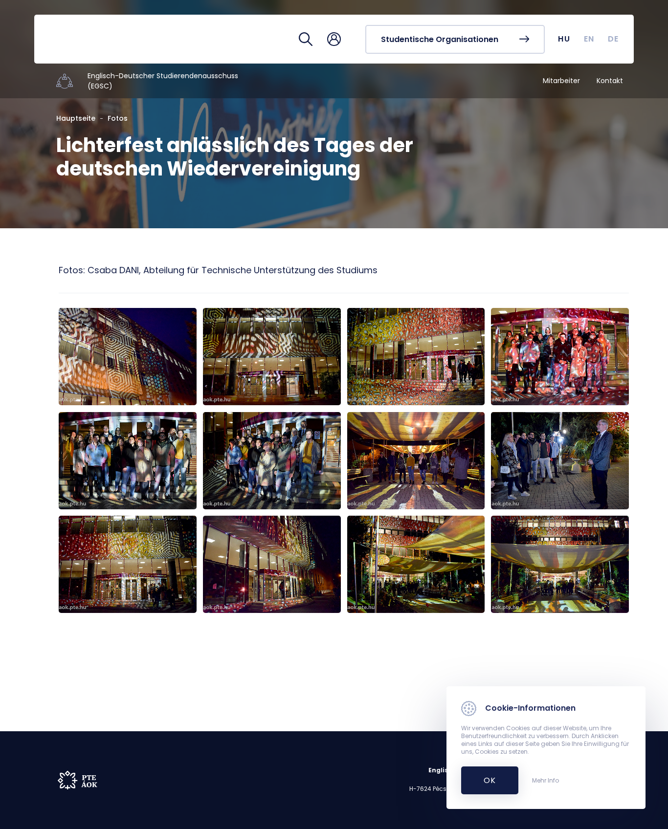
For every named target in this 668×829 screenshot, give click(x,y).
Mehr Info (545, 781)
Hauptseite (75, 118)
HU (564, 38)
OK (484, 780)
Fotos (118, 118)
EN (589, 38)
